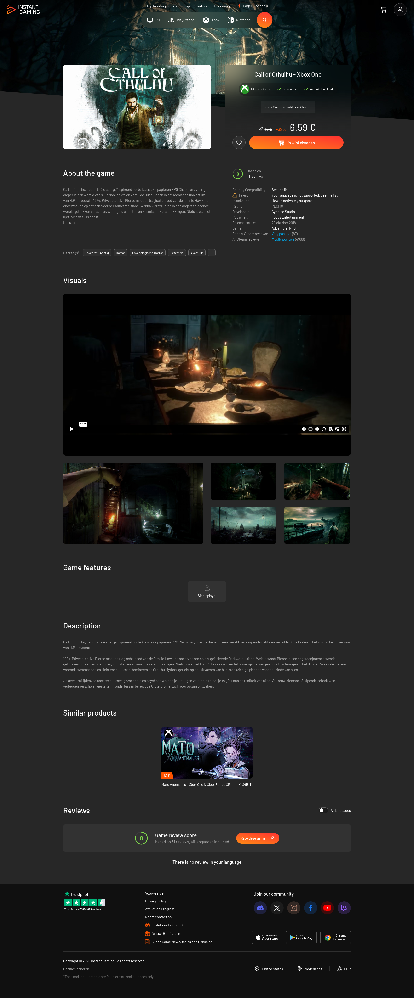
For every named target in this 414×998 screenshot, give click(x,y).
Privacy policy (156, 901)
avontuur (197, 253)
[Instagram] (293, 907)
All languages (341, 810)
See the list (280, 189)
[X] (277, 907)
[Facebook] (310, 907)
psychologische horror (147, 253)
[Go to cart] (383, 10)
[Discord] (260, 907)
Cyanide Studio (283, 211)
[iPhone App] (267, 937)
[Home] (23, 10)
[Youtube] (327, 907)
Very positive (282, 233)
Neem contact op (158, 917)
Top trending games (161, 6)
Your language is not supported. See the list (305, 195)
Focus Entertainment (288, 217)
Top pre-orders (195, 6)
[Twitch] (344, 907)
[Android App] (301, 937)
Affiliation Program (159, 909)
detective (177, 253)
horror (120, 253)
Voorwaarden (155, 893)
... (211, 253)
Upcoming (222, 6)
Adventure (280, 228)
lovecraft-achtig (97, 253)
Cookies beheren (76, 969)
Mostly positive (283, 239)
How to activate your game (292, 200)
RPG (292, 228)
